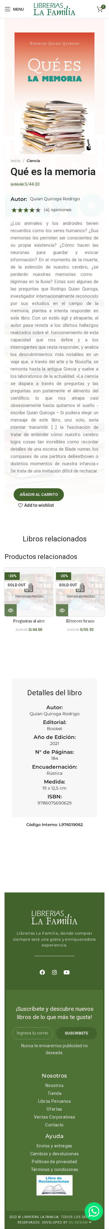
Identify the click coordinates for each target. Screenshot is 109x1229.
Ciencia (33, 160)
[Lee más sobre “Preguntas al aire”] (11, 610)
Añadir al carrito (39, 494)
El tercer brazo (80, 620)
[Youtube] (66, 972)
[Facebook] (42, 972)
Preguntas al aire (29, 620)
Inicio (16, 160)
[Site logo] (54, 8)
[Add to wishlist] (50, 577)
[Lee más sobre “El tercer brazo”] (62, 610)
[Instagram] (54, 972)
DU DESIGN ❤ (80, 1222)
